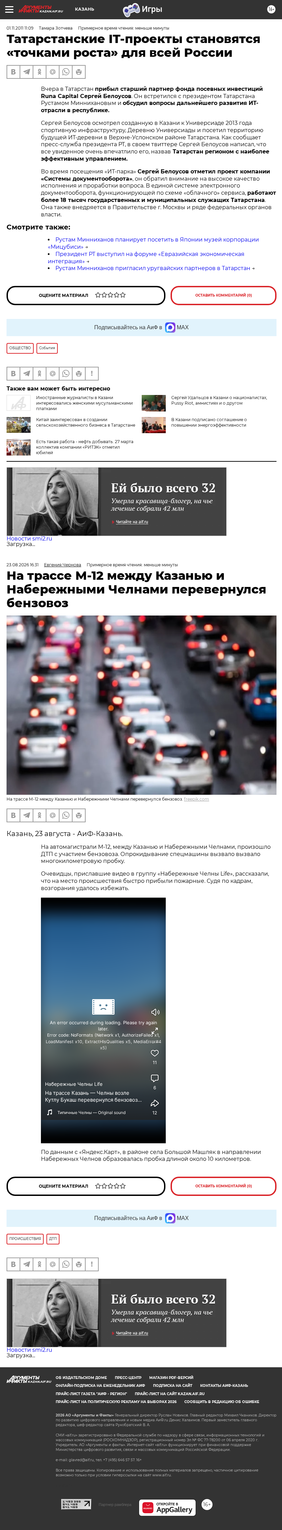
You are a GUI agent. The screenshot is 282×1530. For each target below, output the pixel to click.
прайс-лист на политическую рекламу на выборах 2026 (116, 1402)
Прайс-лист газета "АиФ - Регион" (91, 1394)
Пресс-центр (128, 1378)
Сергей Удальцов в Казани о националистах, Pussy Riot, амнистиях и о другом (219, 400)
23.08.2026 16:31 (23, 564)
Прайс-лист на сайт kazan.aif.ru (170, 1394)
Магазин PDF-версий (171, 1378)
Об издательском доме (81, 1378)
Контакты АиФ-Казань (224, 1385)
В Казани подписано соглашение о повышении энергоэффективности (209, 422)
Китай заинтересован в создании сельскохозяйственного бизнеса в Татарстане (85, 422)
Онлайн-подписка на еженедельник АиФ (100, 1385)
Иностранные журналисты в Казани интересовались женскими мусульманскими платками (84, 403)
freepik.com (196, 799)
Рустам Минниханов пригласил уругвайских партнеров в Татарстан (152, 268)
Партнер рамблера (115, 1504)
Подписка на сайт (172, 1385)
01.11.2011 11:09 (20, 28)
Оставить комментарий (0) (223, 295)
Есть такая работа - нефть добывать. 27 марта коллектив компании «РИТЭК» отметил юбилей (84, 447)
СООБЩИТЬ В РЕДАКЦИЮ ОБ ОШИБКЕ (221, 1402)
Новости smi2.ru (29, 538)
